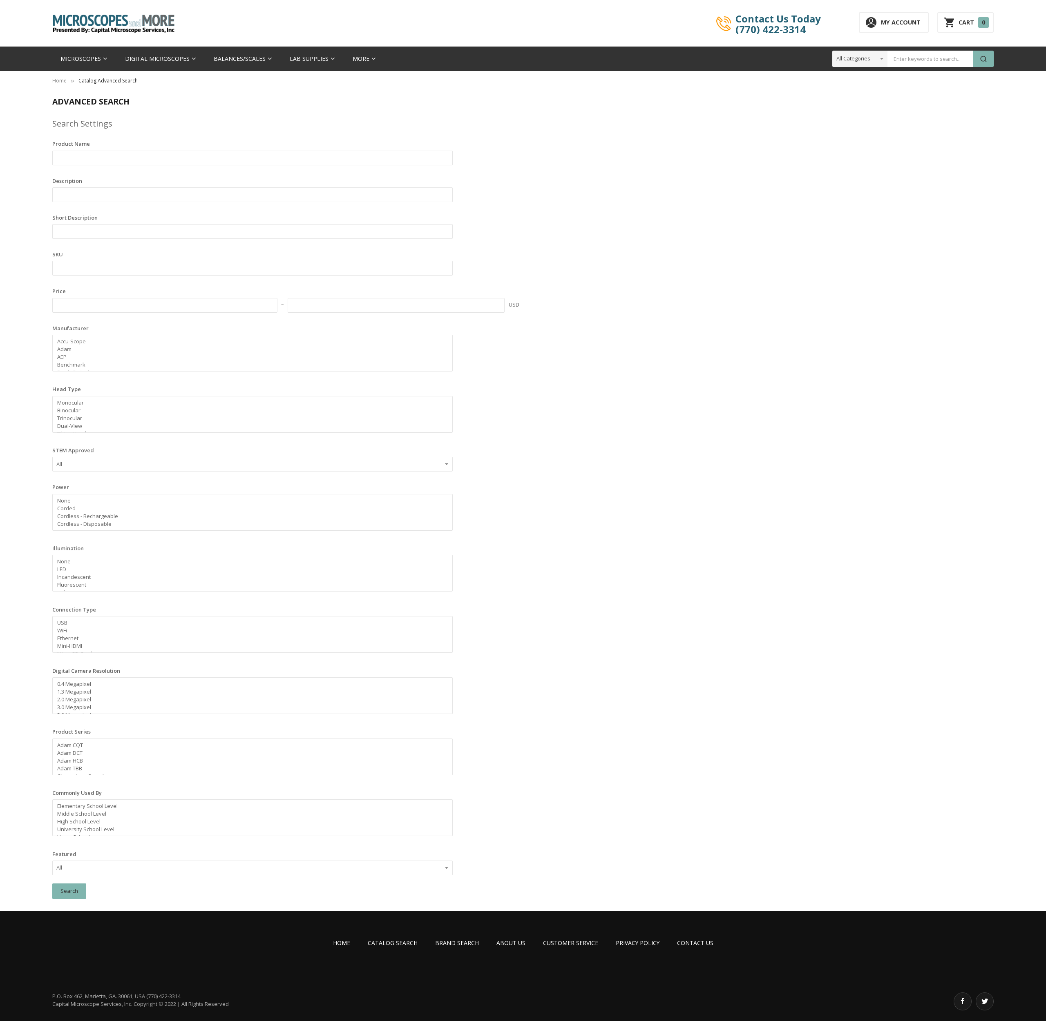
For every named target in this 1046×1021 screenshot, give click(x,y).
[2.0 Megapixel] (249, 699)
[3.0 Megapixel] (249, 707)
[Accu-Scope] (249, 341)
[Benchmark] (249, 365)
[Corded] (249, 508)
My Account (901, 22)
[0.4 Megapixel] (249, 684)
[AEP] (249, 357)
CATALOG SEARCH (393, 943)
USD (514, 304)
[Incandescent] (249, 577)
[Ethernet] (249, 638)
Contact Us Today (778, 18)
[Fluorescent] (249, 585)
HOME (341, 943)
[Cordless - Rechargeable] (249, 516)
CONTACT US (695, 943)
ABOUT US (510, 943)
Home (59, 80)
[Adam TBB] (249, 768)
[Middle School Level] (249, 814)
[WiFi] (249, 630)
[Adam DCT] (249, 753)
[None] (249, 501)
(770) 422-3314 (770, 29)
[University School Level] (249, 829)
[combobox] (930, 59)
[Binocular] (249, 410)
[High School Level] (249, 821)
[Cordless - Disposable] (249, 524)
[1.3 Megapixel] (249, 692)
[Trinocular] (249, 418)
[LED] (249, 569)
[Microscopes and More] (113, 23)
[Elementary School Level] (249, 806)
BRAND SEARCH (457, 943)
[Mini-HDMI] (249, 646)
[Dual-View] (249, 426)
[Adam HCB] (249, 761)
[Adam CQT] (249, 745)
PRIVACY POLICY (637, 943)
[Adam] (249, 349)
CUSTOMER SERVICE (570, 943)
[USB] (249, 623)
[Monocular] (249, 403)
